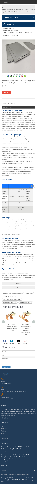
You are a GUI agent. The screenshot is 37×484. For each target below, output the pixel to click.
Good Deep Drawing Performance (12, 299)
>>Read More (5, 418)
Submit (6, 367)
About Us (4, 428)
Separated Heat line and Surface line (13, 293)
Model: (5, 101)
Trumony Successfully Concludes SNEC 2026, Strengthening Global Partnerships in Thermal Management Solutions (15, 457)
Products (3, 431)
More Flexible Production (9, 302)
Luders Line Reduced (9, 296)
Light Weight (29, 293)
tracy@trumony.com (12, 32)
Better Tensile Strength (26, 302)
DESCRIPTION (7, 107)
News (2, 436)
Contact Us (4, 438)
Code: (4, 103)
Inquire (6, 92)
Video (2, 433)
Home (3, 426)
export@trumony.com (20, 391)
